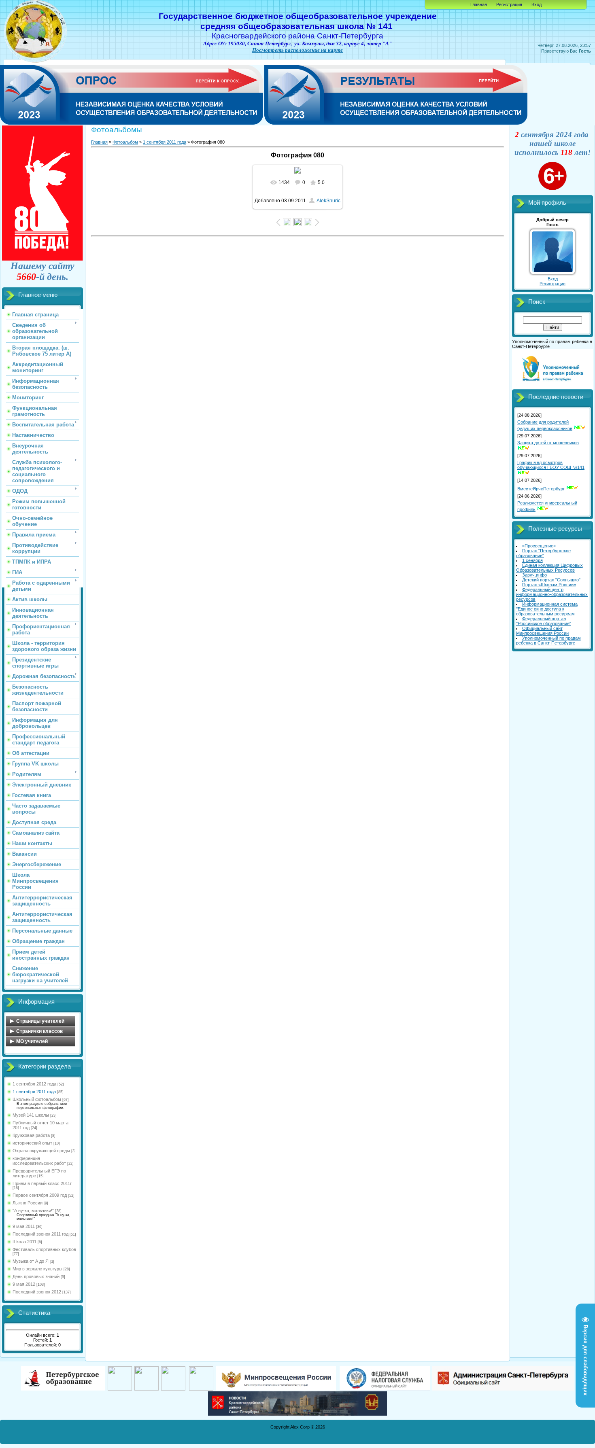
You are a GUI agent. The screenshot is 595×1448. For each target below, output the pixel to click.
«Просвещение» (539, 545)
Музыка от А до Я (31, 1261)
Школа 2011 (24, 1241)
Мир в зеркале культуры (37, 1268)
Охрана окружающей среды (41, 1150)
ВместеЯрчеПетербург (541, 488)
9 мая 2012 (24, 1284)
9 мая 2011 (24, 1226)
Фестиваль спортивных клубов (44, 1249)
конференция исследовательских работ (39, 1161)
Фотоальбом (125, 142)
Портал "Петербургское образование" (543, 553)
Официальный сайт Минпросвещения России (542, 631)
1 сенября (532, 560)
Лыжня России (27, 1202)
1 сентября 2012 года (34, 1083)
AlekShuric (328, 201)
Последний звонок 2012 (37, 1291)
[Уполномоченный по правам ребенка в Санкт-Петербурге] (552, 387)
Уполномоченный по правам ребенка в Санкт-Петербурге (548, 640)
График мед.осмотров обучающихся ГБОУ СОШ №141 (550, 465)
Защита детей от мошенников (548, 442)
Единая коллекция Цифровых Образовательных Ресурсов (549, 567)
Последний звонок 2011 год (40, 1234)
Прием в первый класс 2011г (42, 1183)
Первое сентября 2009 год (40, 1195)
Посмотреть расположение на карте (297, 50)
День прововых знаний (36, 1276)
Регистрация (509, 4)
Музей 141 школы (31, 1115)
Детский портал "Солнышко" (551, 579)
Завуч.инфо (534, 574)
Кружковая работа (31, 1135)
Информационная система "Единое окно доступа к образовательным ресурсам (547, 609)
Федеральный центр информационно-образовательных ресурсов (552, 594)
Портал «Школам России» (549, 584)
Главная (478, 4)
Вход (536, 4)
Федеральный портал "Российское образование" (543, 621)
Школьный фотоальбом (37, 1099)
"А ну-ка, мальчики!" (33, 1210)
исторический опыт (32, 1143)
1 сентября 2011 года (34, 1091)
